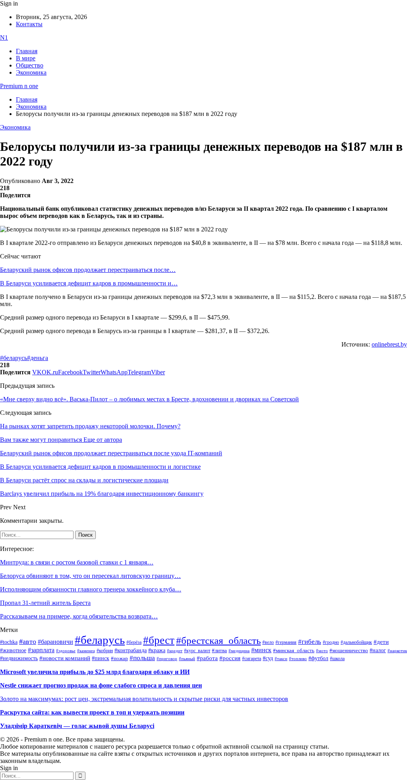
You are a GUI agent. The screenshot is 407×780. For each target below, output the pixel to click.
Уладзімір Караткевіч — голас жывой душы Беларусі (77, 725)
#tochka (8, 642)
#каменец (86, 650)
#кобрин (105, 650)
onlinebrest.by (389, 344)
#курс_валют (197, 650)
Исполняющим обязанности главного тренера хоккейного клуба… (90, 589)
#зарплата (41, 650)
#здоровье (66, 650)
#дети (381, 641)
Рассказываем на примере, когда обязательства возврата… (79, 616)
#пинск (100, 658)
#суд (268, 658)
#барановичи (55, 641)
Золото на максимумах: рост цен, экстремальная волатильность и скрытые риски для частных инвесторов (144, 698)
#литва (219, 650)
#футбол (318, 658)
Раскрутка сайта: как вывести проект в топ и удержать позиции (92, 712)
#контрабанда (130, 650)
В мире (25, 58)
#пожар (119, 658)
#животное (13, 650)
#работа (207, 658)
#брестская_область (218, 640)
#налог (378, 650)
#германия (286, 642)
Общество (29, 65)
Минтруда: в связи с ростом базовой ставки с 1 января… (76, 562)
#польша (142, 658)
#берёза (133, 642)
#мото (322, 650)
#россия (229, 658)
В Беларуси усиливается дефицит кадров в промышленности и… (89, 283)
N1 (4, 37)
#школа (337, 658)
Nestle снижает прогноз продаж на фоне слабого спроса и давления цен (101, 685)
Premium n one (19, 86)
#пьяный (187, 658)
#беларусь (13, 357)
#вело (268, 642)
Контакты (29, 24)
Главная (26, 51)
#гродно (331, 642)
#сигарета (251, 658)
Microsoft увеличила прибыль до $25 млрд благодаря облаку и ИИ (95, 671)
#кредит (174, 650)
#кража (156, 650)
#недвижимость (19, 658)
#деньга (37, 357)
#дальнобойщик (356, 642)
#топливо (298, 658)
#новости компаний (64, 658)
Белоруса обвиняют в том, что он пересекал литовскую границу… (90, 575)
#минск (261, 650)
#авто (27, 641)
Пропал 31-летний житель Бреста (45, 602)
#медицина (239, 650)
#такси (281, 659)
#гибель (309, 641)
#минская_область (293, 650)
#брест (158, 640)
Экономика (31, 72)
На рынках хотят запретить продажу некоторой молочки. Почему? (90, 426)
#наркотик (397, 651)
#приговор (167, 658)
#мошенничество (348, 650)
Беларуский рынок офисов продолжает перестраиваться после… (88, 269)
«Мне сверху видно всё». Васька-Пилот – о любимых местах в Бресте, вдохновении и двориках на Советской (149, 399)
